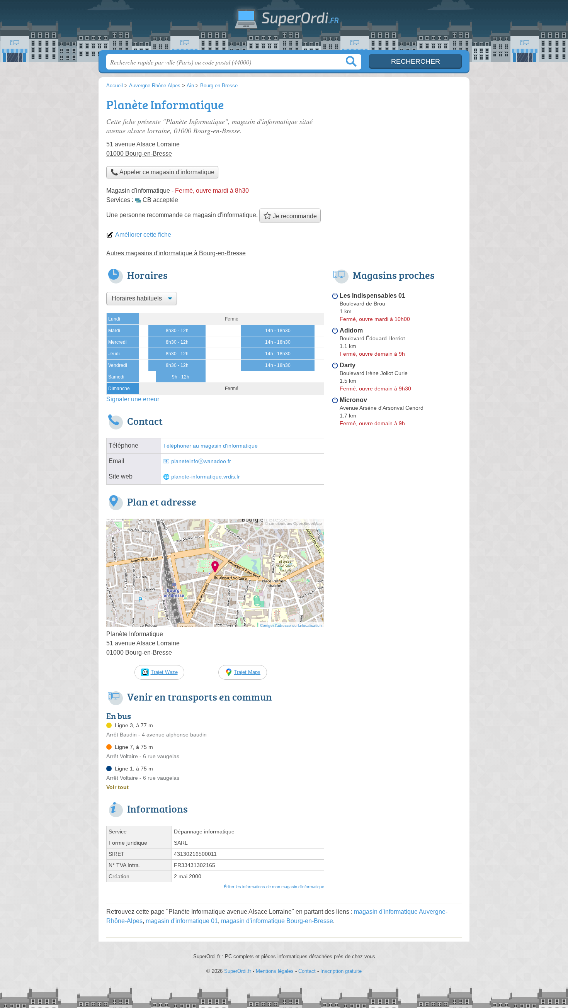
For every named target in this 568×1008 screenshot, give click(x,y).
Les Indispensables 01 (372, 295)
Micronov (353, 400)
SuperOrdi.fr (284, 27)
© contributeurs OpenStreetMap (293, 523)
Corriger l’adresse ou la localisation (291, 625)
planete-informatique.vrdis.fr (205, 477)
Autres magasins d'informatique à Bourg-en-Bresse (176, 253)
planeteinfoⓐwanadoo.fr (201, 461)
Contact (307, 971)
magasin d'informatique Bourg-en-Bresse (277, 921)
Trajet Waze (164, 672)
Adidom (351, 330)
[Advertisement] (397, 149)
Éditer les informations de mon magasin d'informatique (274, 886)
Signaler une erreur (132, 399)
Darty (347, 365)
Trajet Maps (247, 672)
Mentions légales (275, 971)
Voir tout (117, 787)
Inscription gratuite (341, 971)
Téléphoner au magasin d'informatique (210, 446)
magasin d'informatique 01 (182, 921)
